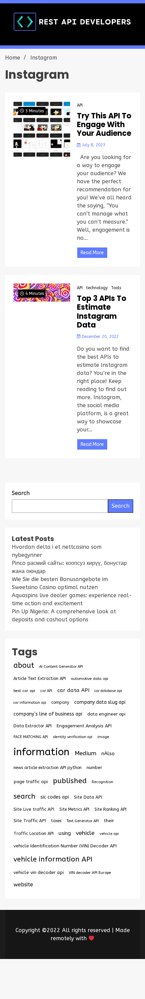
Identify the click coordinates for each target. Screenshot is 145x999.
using (65, 833)
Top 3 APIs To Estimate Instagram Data (101, 312)
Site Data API (88, 797)
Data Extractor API (32, 725)
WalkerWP (96, 983)
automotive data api (89, 678)
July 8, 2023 (93, 145)
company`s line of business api (47, 714)
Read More (92, 253)
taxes (56, 820)
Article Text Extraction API (39, 678)
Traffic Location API (33, 833)
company (60, 702)
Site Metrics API (74, 809)
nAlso (108, 754)
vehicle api (109, 834)
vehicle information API (52, 859)
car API (46, 691)
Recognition (102, 782)
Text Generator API (82, 821)
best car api (24, 690)
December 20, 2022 (100, 336)
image (103, 736)
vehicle (85, 833)
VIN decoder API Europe (90, 872)
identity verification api (72, 737)
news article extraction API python (47, 767)
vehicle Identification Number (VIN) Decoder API (65, 846)
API (80, 105)
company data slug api (99, 702)
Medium (85, 753)
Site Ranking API (110, 809)
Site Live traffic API (33, 809)
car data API (73, 690)
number (94, 767)
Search (120, 506)
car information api (29, 702)
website (23, 884)
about (23, 665)
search (24, 796)
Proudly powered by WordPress (61, 975)
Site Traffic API (29, 820)
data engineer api (106, 714)
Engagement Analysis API (84, 726)
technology (97, 287)
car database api (108, 691)
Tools (116, 287)
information (41, 752)
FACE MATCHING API (30, 737)
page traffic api (30, 781)
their (109, 820)
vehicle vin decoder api (38, 872)
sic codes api (54, 797)
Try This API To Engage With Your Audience (104, 125)
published (70, 780)
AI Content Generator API (61, 666)
